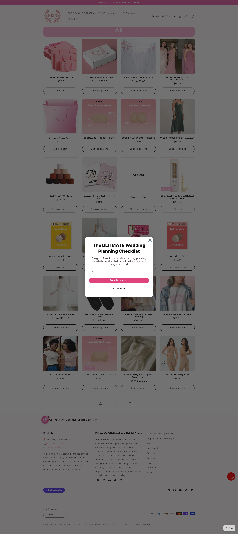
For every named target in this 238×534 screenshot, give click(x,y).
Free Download (119, 280)
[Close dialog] (150, 240)
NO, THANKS (119, 289)
